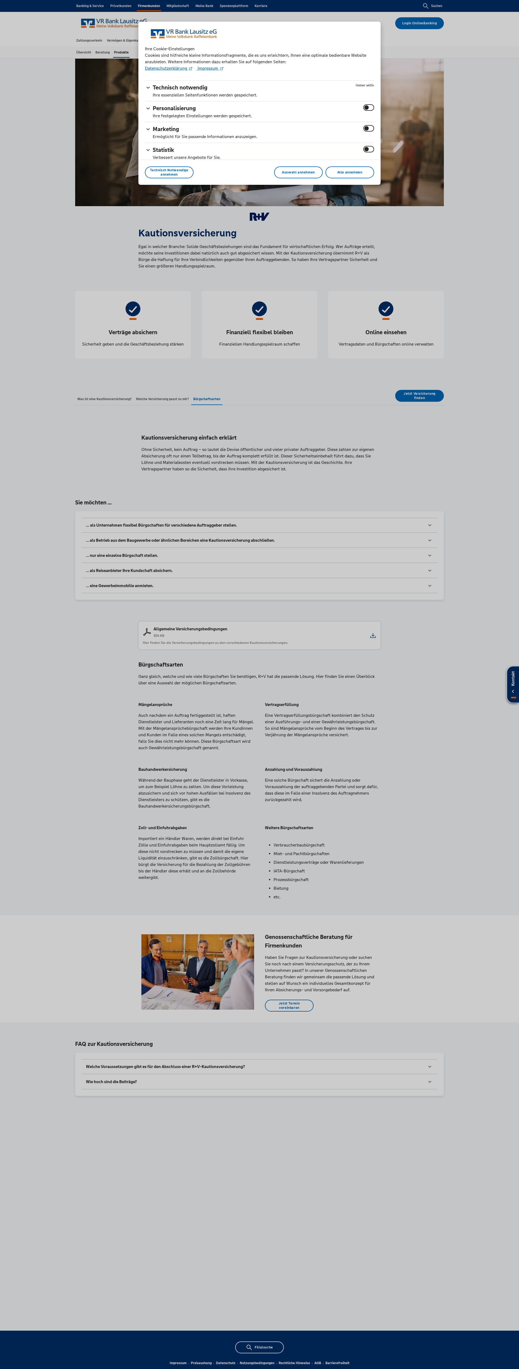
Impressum (208, 68)
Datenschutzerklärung (166, 68)
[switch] (368, 107)
